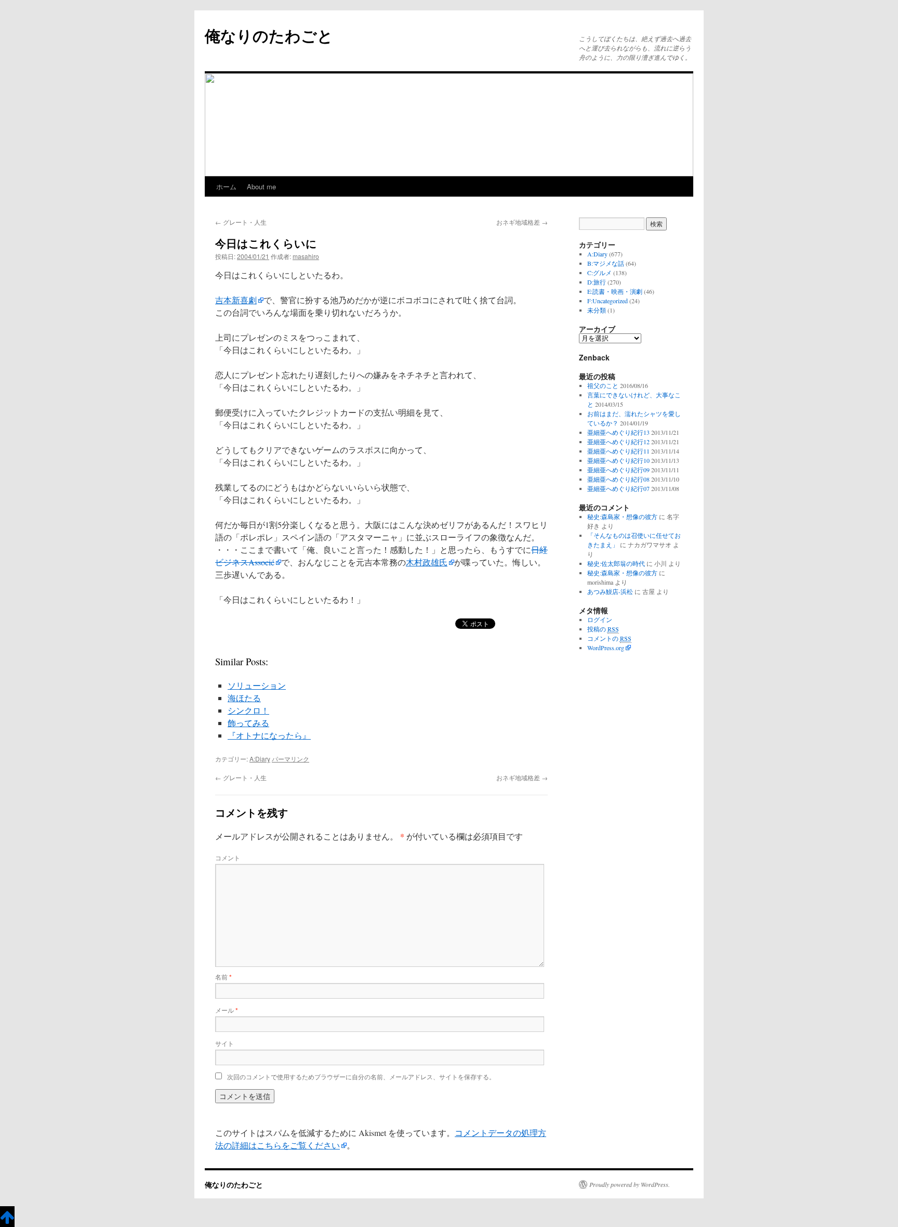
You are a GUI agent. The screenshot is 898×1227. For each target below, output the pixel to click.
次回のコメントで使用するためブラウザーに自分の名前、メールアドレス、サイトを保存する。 (361, 1076)
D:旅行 (596, 282)
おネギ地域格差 (522, 221)
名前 (223, 976)
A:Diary (259, 758)
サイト (224, 1043)
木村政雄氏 (426, 562)
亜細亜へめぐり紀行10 (618, 460)
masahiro (306, 256)
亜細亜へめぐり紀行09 (618, 470)
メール (226, 1009)
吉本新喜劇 (236, 299)
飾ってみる (248, 722)
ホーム (226, 186)
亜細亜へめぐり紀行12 (618, 441)
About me (261, 186)
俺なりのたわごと (269, 35)
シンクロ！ (248, 710)
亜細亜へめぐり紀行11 (618, 451)
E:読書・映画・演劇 (614, 291)
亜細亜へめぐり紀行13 (618, 432)
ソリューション (257, 685)
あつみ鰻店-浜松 (610, 591)
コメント (227, 857)
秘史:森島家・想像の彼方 (622, 516)
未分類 (596, 310)
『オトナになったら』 (269, 735)
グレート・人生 (241, 221)
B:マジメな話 (605, 263)
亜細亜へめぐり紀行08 (618, 479)
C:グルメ (599, 272)
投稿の (603, 629)
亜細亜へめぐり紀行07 (618, 488)
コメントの (609, 638)
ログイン (599, 619)
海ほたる (244, 697)
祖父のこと (602, 385)
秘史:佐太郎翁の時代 (616, 563)
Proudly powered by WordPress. (629, 1184)
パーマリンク (290, 758)
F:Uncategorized (607, 300)
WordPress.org (605, 647)
